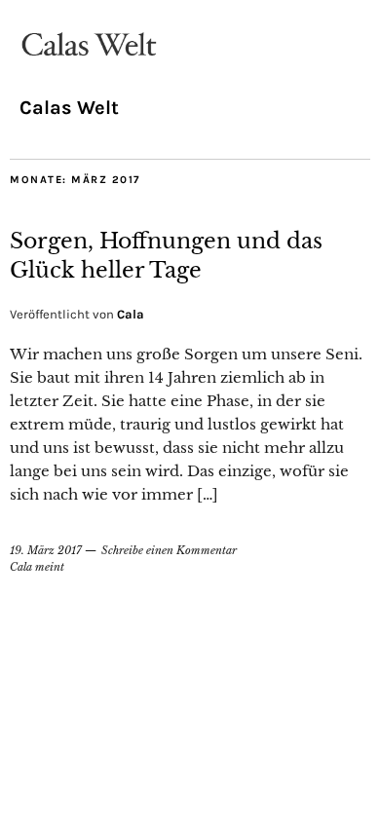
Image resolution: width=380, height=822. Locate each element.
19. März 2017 (46, 550)
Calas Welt (69, 107)
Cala (130, 314)
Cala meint (37, 567)
